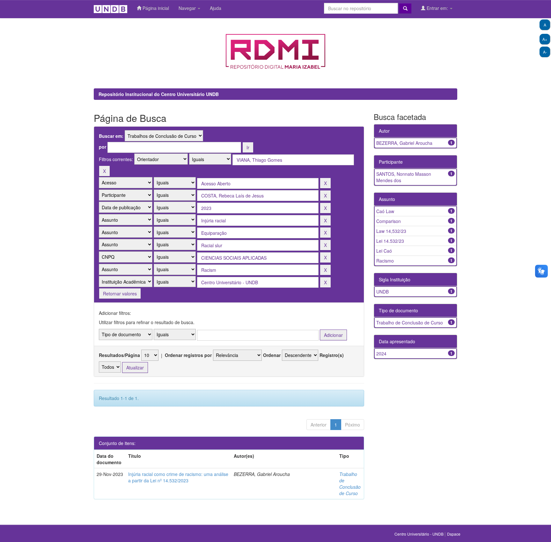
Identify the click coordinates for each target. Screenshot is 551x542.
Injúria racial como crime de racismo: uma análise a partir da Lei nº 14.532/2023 (178, 477)
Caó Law (385, 211)
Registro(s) (332, 355)
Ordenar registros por (188, 355)
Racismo (385, 260)
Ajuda (215, 8)
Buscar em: (111, 136)
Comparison (388, 221)
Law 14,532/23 (391, 231)
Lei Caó (384, 251)
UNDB (382, 291)
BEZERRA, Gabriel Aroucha (404, 143)
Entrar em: (437, 8)
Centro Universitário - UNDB (419, 534)
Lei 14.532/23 (390, 241)
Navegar (188, 8)
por (102, 147)
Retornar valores (120, 293)
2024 (381, 353)
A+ (544, 39)
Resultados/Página (119, 355)
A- (545, 52)
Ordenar (272, 355)
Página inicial (155, 8)
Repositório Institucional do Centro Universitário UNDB (159, 94)
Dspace (453, 534)
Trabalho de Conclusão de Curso (350, 483)
